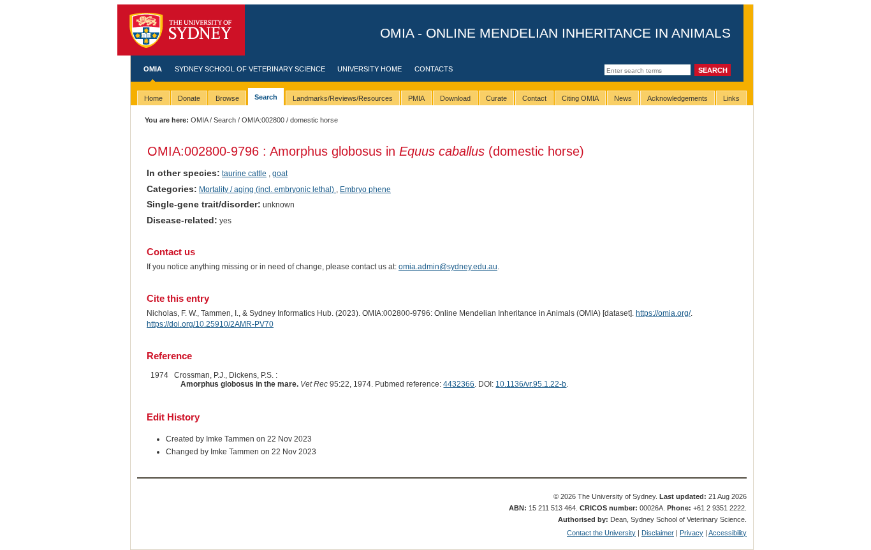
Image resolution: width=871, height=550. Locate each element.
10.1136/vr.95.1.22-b (530, 384)
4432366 (458, 384)
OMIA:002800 (263, 120)
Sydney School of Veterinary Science (250, 69)
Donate (189, 98)
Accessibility (727, 533)
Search (225, 120)
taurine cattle (244, 173)
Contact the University (601, 533)
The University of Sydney (181, 30)
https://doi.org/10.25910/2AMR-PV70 (210, 324)
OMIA (152, 69)
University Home (369, 69)
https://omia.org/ (663, 313)
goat (280, 173)
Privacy (691, 533)
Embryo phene (365, 189)
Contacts (433, 69)
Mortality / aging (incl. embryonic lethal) (267, 189)
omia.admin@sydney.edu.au (448, 266)
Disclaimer (657, 533)
